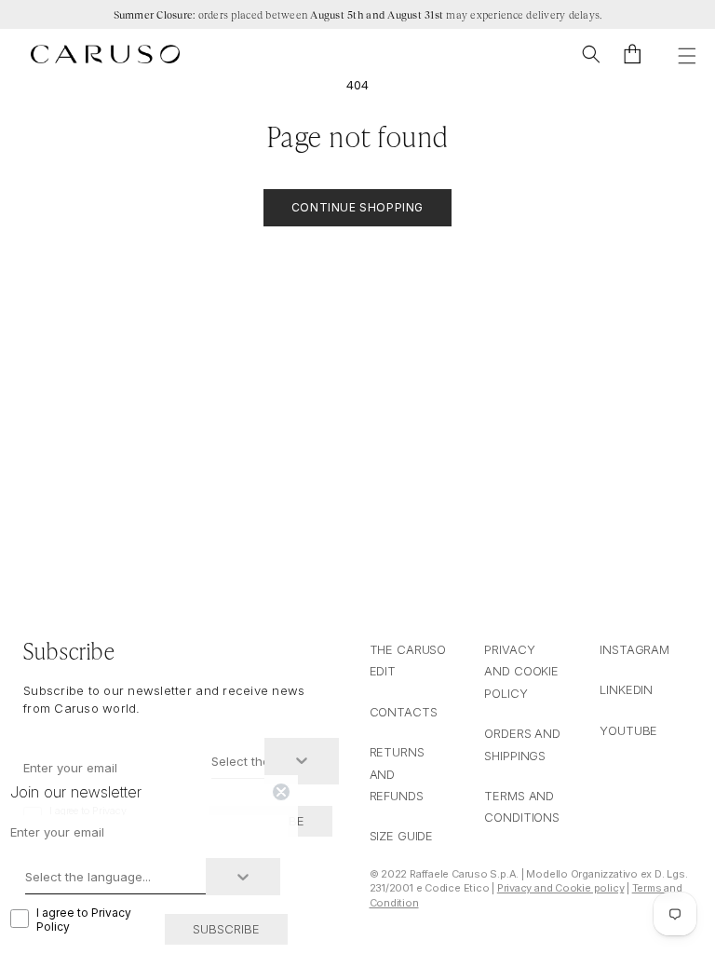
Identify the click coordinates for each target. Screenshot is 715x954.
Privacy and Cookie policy (561, 887)
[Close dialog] (281, 792)
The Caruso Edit (408, 660)
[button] (591, 54)
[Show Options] (301, 761)
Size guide (402, 835)
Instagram (634, 649)
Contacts (404, 711)
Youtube (628, 730)
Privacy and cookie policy (521, 671)
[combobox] (237, 761)
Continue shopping (357, 207)
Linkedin (626, 689)
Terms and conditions (522, 806)
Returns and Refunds (397, 773)
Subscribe (226, 928)
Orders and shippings (522, 744)
